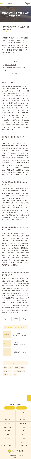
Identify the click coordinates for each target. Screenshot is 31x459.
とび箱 (5, 371)
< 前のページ (5, 318)
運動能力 (16, 367)
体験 (10, 374)
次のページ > (25, 318)
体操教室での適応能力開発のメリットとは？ (16, 69)
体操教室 (10, 367)
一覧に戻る (15, 319)
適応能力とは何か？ (10, 65)
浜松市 (5, 367)
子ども (14, 371)
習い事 (19, 371)
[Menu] (28, 3)
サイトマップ (23, 445)
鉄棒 (24, 371)
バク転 (10, 371)
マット (14, 374)
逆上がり (22, 367)
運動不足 (6, 374)
